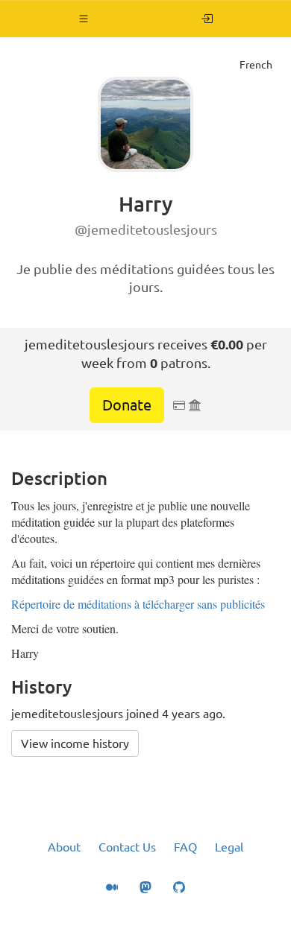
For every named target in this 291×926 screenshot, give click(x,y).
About (64, 847)
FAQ (185, 847)
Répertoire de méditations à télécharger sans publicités (138, 604)
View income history (75, 743)
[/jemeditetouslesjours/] (207, 18)
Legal (229, 847)
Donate (126, 404)
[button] (83, 18)
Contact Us (127, 847)
